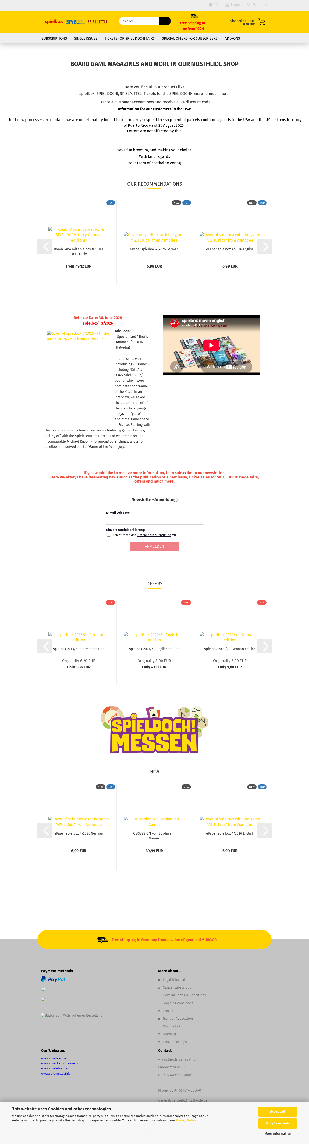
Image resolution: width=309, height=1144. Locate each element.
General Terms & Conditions (184, 995)
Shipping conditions (178, 1003)
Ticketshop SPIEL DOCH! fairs (130, 38)
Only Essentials (277, 1123)
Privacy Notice (186, 1120)
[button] (44, 246)
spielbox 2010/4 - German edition (230, 649)
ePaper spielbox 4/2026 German (154, 249)
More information (277, 1134)
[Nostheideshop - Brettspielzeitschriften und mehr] (76, 22)
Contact (169, 1011)
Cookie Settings (175, 1042)
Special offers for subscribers (190, 38)
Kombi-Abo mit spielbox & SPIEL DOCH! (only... (79, 251)
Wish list (259, 4)
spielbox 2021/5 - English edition (154, 649)
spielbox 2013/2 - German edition (78, 649)
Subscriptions (54, 38)
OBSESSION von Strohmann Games (154, 836)
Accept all (277, 1111)
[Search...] (165, 21)
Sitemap (169, 1034)
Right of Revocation (178, 1019)
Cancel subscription (178, 987)
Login (234, 4)
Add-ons (232, 38)
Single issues (85, 38)
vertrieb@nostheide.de (189, 1100)
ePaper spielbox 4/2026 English (230, 249)
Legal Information (176, 980)
